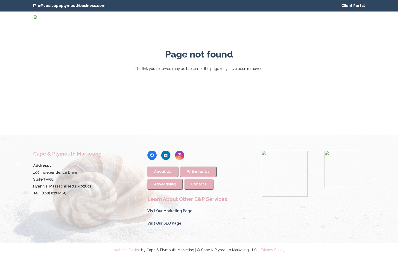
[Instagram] (179, 155)
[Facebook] (152, 155)
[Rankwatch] (285, 174)
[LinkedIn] (165, 155)
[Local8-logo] (342, 169)
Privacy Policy (272, 250)
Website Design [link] (127, 250)
